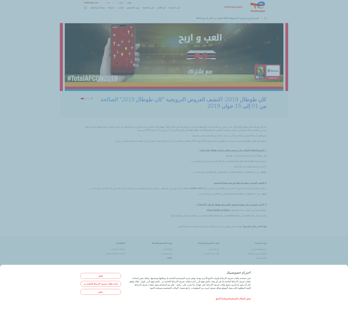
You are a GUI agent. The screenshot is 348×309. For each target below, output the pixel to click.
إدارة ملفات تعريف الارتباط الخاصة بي (101, 283)
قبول (100, 275)
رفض (100, 292)
